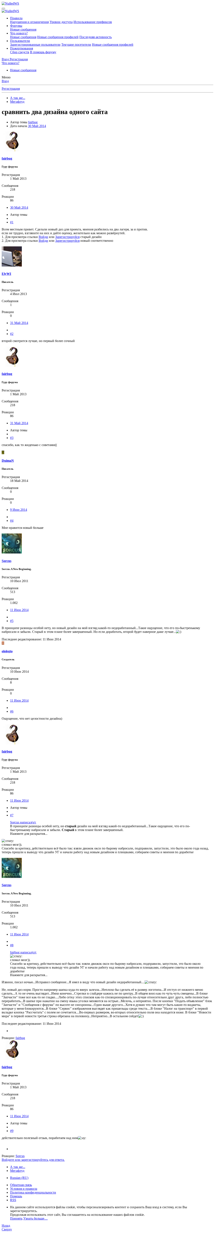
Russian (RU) (19, 1178)
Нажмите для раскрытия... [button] (28, 833)
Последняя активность (95, 37)
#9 (11, 1131)
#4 (11, 520)
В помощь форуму (43, 52)
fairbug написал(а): (23, 952)
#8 (11, 945)
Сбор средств (19, 52)
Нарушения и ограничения (29, 22)
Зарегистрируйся (67, 237)
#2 (11, 334)
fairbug (33, 122)
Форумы (16, 25)
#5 (11, 621)
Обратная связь (21, 1185)
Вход (5, 81)
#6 (11, 711)
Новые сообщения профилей (58, 37)
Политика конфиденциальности (33, 1192)
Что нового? (19, 33)
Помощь (16, 1196)
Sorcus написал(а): (23, 822)
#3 (11, 438)
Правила (16, 18)
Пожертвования (21, 48)
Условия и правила (23, 1188)
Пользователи (20, 41)
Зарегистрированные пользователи (35, 44)
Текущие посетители (76, 44)
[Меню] (3, 8)
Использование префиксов (92, 22)
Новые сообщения (23, 29)
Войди (43, 237)
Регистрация (11, 88)
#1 (11, 222)
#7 (11, 815)
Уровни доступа (61, 22)
